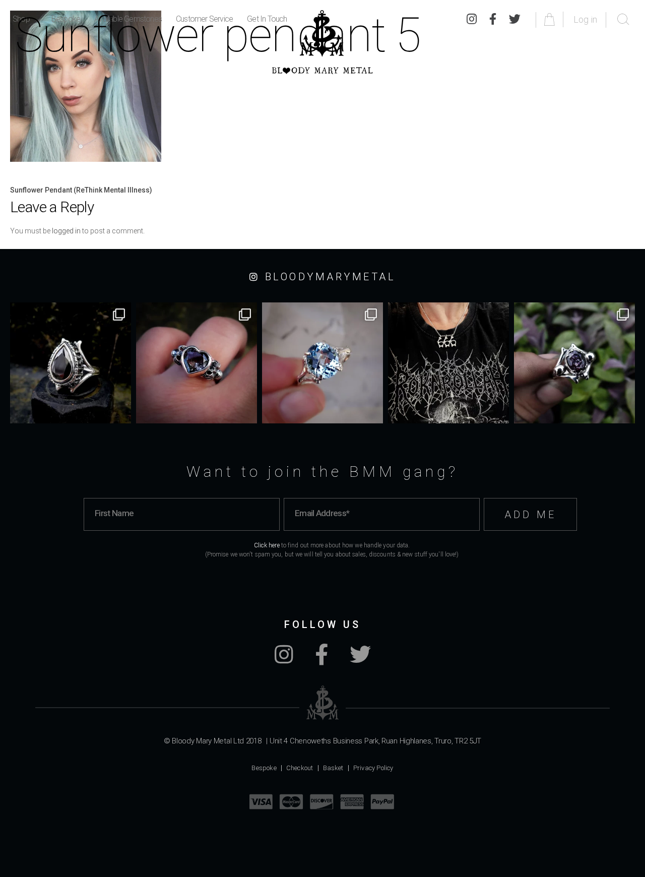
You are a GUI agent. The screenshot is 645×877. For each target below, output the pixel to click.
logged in (66, 231)
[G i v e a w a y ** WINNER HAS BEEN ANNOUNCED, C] (448, 362)
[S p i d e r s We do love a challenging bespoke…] (196, 362)
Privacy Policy (373, 768)
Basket (333, 768)
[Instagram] (284, 660)
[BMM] (322, 702)
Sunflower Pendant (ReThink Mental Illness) (81, 190)
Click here (267, 545)
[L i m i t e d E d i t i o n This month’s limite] (322, 362)
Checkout (299, 768)
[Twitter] (360, 660)
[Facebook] (321, 660)
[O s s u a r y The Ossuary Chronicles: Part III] (70, 362)
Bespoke (263, 768)
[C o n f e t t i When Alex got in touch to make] (574, 362)
